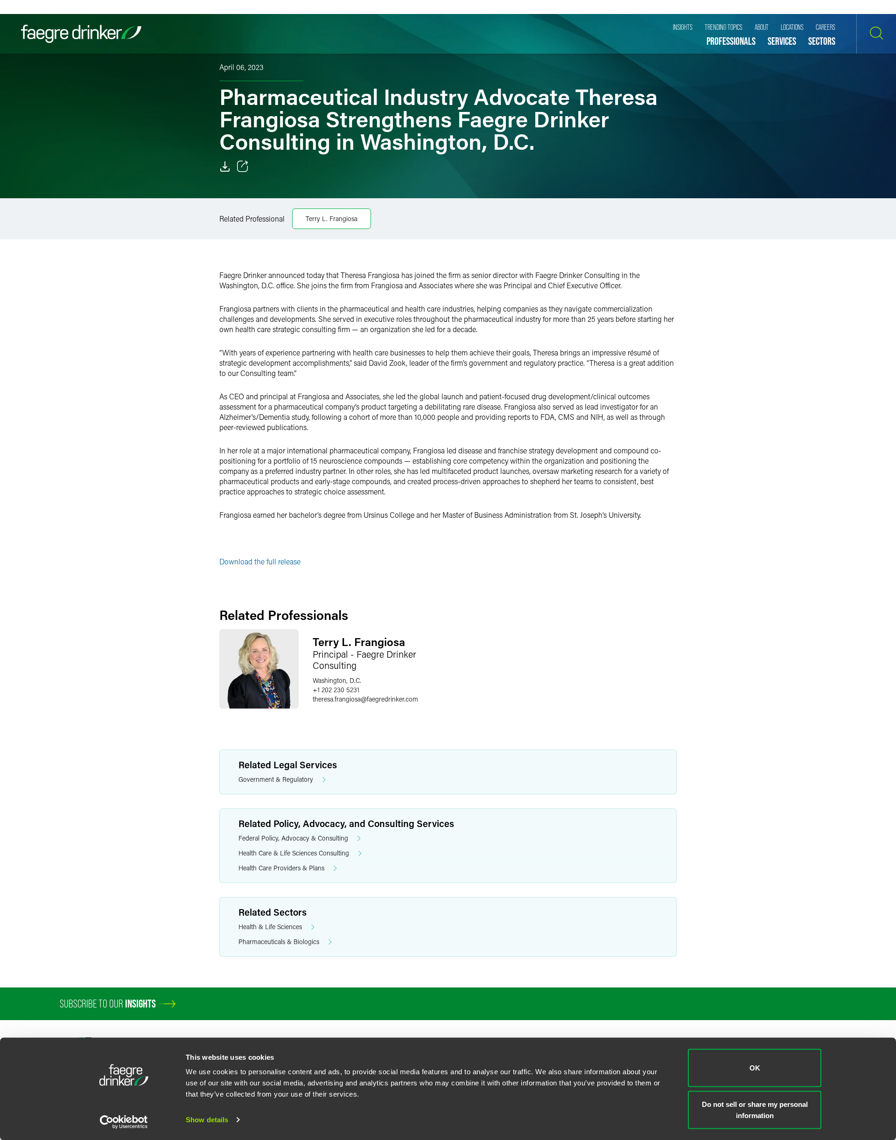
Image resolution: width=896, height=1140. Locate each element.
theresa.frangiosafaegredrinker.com (365, 699)
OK (754, 1068)
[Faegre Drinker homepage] (81, 34)
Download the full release (260, 561)
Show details (207, 1120)
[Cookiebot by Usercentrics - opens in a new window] (124, 1122)
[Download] (225, 166)
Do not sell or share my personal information (755, 1109)
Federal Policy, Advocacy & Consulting (293, 838)
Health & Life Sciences (270, 926)
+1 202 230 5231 (336, 689)
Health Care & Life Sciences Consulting (293, 852)
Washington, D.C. (337, 680)
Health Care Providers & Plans (281, 867)
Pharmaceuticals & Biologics (278, 941)
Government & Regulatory (275, 779)
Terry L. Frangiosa (331, 218)
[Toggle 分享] (243, 166)
